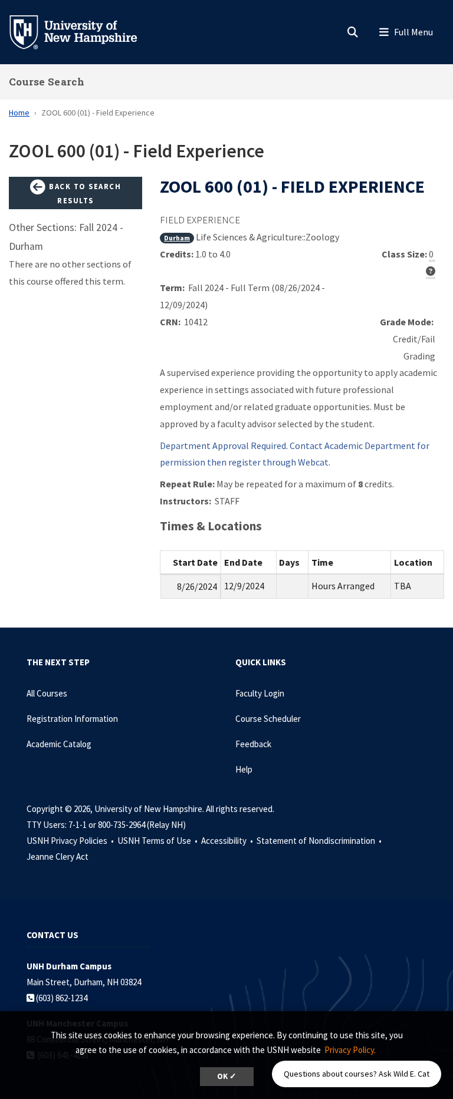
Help (243, 769)
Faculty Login (259, 693)
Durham (177, 237)
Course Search (46, 81)
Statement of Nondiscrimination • (320, 840)
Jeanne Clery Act (57, 856)
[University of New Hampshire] (82, 31)
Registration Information (72, 718)
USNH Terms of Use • (158, 840)
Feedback (253, 744)
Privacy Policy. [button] (350, 1049)
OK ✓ (227, 1076)
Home (19, 112)
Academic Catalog (59, 744)
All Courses (47, 693)
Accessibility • (228, 840)
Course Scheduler (268, 718)
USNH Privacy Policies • (71, 840)
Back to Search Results (84, 193)
